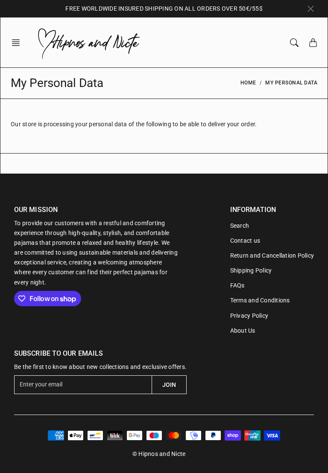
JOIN (169, 384)
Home (248, 83)
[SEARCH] (294, 42)
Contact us (245, 240)
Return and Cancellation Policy (272, 255)
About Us (242, 330)
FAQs (237, 285)
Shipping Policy (251, 270)
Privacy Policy (249, 315)
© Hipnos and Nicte (159, 453)
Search (239, 225)
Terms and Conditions (260, 300)
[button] (18, 42)
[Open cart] (313, 42)
